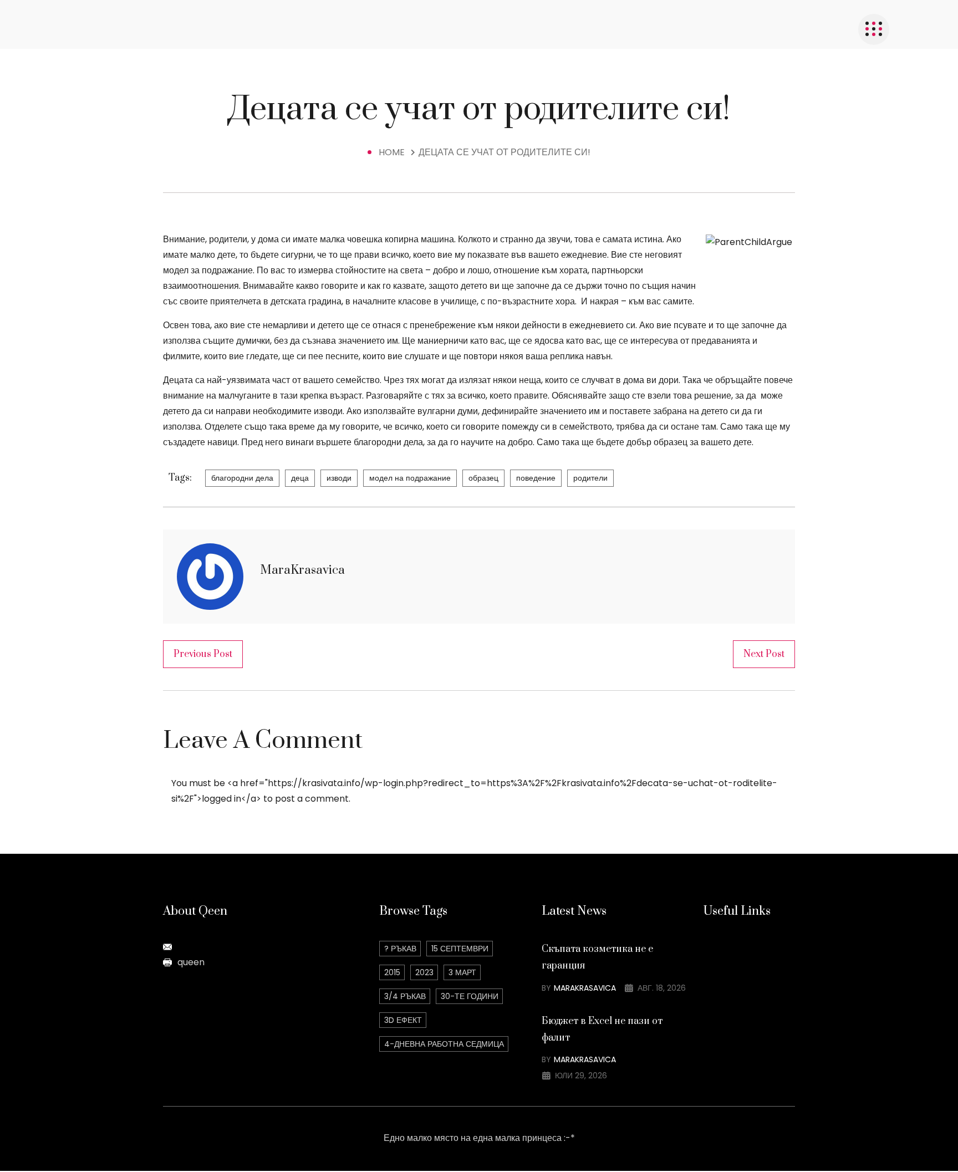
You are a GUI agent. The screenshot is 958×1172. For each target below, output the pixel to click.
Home (394, 152)
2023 (424, 972)
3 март (462, 972)
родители (590, 477)
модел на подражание (410, 477)
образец (483, 477)
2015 (392, 972)
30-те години (469, 996)
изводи (339, 477)
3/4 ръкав (405, 996)
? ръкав (400, 948)
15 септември (459, 948)
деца (300, 477)
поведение (536, 477)
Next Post (763, 654)
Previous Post (203, 654)
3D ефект (403, 1020)
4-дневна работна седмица (444, 1043)
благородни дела (242, 477)
